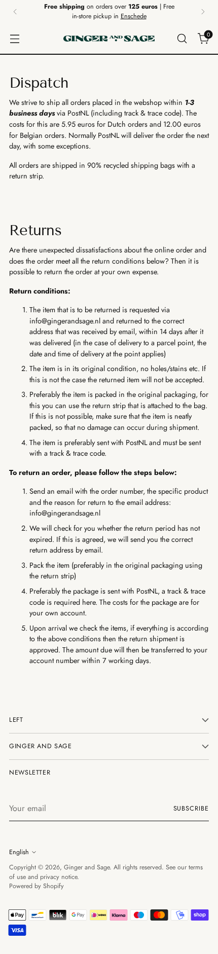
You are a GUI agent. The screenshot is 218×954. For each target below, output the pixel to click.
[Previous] (15, 11)
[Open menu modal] (14, 38)
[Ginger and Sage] (109, 38)
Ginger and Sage (87, 867)
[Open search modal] (181, 38)
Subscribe (191, 808)
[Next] (203, 11)
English (19, 852)
